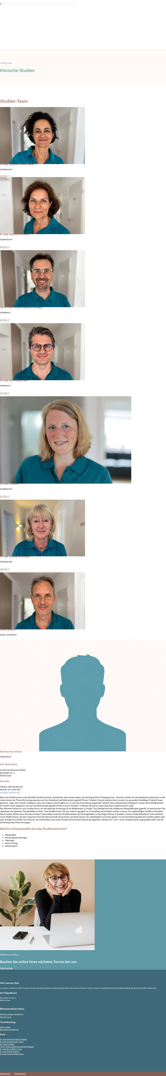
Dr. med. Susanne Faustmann (12, 1054)
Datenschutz (20, 1073)
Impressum (5, 1073)
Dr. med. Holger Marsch (9, 1051)
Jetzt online (5, 1027)
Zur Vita (3, 175)
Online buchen (6, 968)
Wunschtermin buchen (9, 1029)
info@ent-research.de (10, 792)
